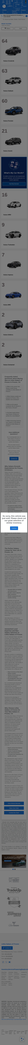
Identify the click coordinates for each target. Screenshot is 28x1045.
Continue (14, 528)
